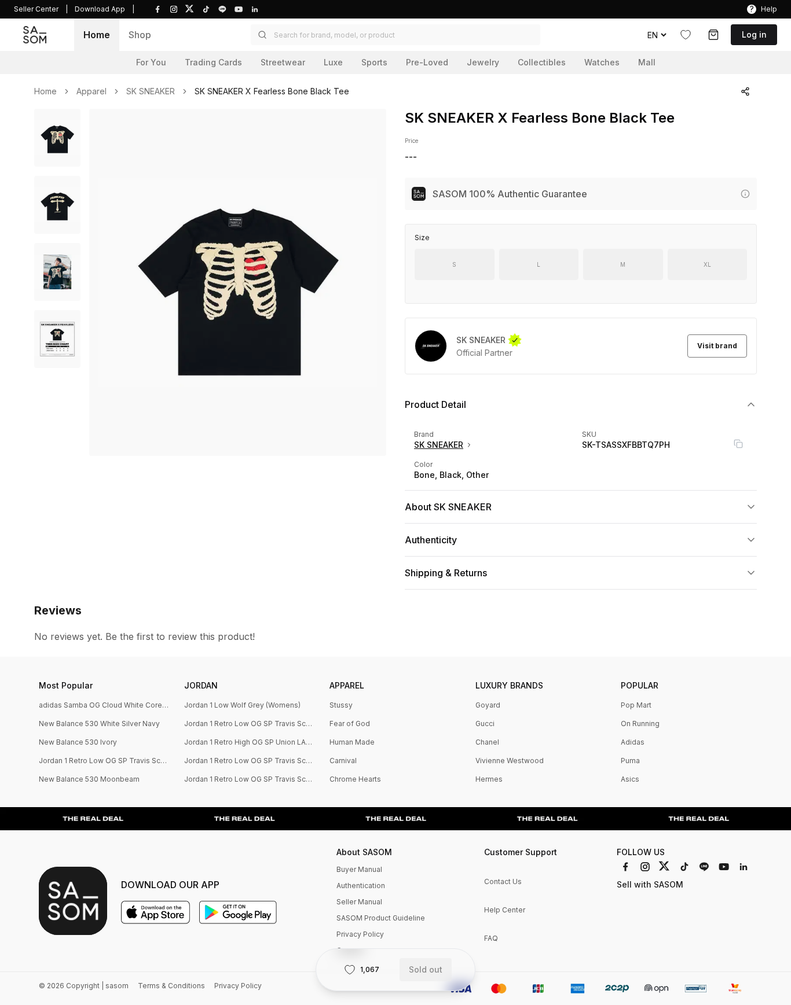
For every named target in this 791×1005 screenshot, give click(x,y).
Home (96, 35)
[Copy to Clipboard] (738, 443)
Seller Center (36, 9)
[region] (237, 282)
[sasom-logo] (35, 35)
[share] (745, 91)
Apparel (91, 91)
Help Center (504, 909)
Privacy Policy (360, 934)
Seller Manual (359, 901)
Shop (140, 35)
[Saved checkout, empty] (713, 34)
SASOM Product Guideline (380, 918)
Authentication (360, 885)
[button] (395, 34)
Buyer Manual (359, 869)
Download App (100, 9)
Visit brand (717, 345)
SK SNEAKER (150, 91)
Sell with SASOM (650, 884)
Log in (754, 34)
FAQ (491, 938)
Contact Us (503, 881)
